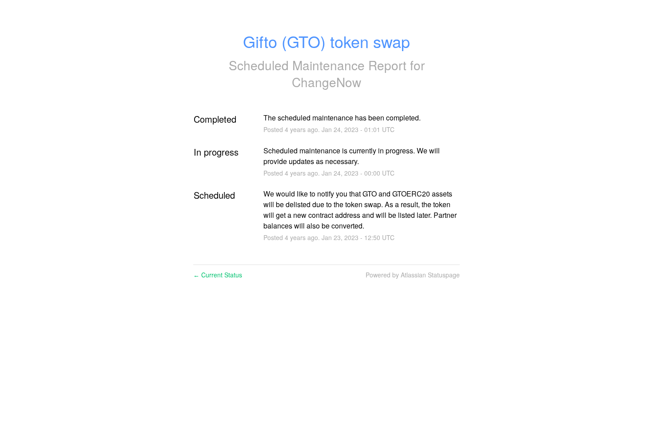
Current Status (217, 274)
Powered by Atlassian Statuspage (413, 274)
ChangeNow (326, 82)
